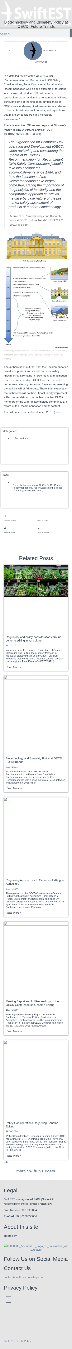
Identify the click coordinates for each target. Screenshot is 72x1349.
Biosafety (17, 485)
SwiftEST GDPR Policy (17, 1341)
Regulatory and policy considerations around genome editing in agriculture (33, 638)
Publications (21, 438)
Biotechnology (30, 485)
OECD (42, 485)
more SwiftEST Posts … (37, 1171)
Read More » (14, 667)
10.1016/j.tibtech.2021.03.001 (22, 133)
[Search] (71, 34)
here (58, 412)
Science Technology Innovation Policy (37, 489)
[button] (19, 518)
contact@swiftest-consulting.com (24, 1277)
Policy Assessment (43, 488)
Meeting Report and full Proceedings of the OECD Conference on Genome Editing (32, 1003)
